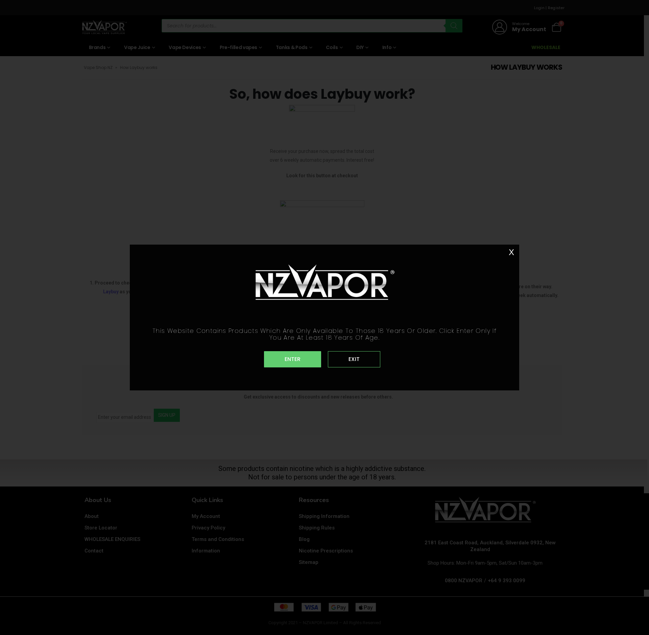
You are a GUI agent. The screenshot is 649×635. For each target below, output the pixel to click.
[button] (292, 359)
